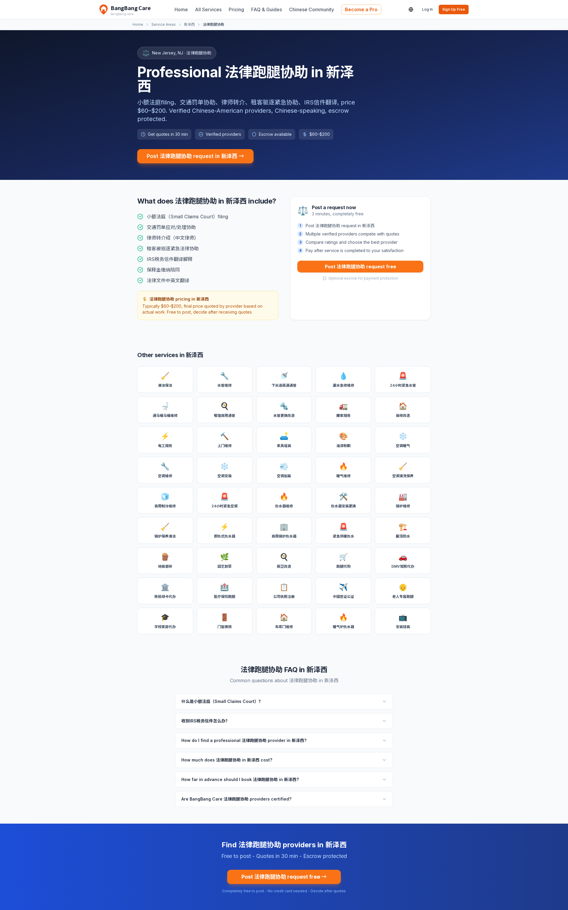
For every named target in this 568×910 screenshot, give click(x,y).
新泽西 (189, 24)
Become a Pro (361, 9)
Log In (427, 9)
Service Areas (163, 24)
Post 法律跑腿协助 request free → (284, 877)
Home (181, 9)
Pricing (236, 9)
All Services (208, 9)
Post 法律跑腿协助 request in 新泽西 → (195, 156)
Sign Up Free (453, 9)
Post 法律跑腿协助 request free (360, 267)
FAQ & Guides (266, 9)
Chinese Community (311, 9)
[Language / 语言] (411, 9)
